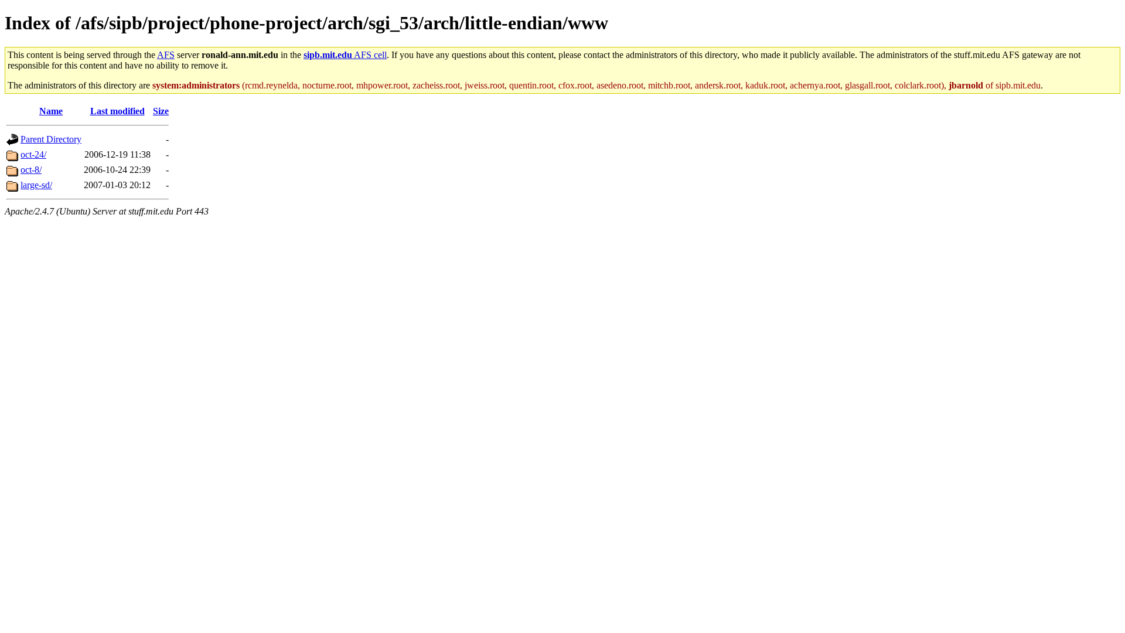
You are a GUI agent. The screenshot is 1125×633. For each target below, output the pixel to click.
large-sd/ (36, 185)
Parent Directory (51, 139)
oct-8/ (31, 170)
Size (161, 111)
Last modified (117, 111)
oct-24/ (33, 154)
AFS (166, 55)
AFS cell (345, 55)
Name (51, 111)
